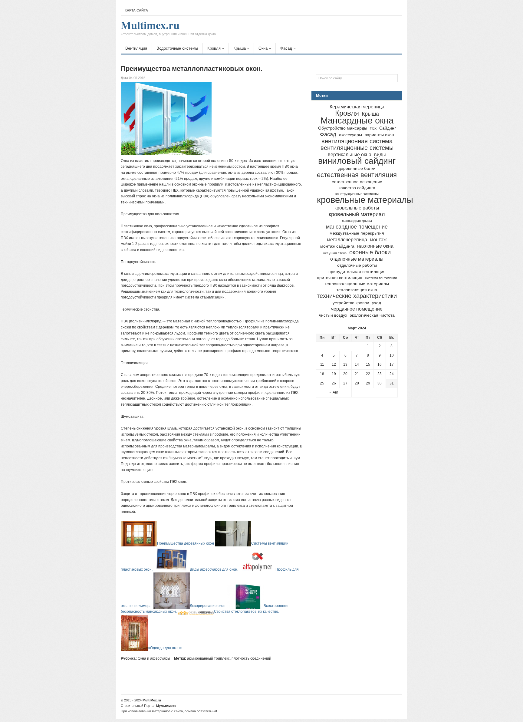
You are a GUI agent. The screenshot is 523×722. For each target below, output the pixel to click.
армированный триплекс (208, 658)
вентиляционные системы (357, 147)
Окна (264, 48)
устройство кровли (351, 303)
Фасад (287, 48)
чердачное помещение (357, 309)
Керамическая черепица (357, 106)
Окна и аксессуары (154, 658)
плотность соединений (251, 658)
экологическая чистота (372, 315)
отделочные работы (357, 265)
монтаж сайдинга (337, 246)
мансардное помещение (357, 226)
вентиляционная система (357, 141)
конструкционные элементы (357, 194)
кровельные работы (356, 207)
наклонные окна (375, 246)
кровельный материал (357, 214)
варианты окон (379, 135)
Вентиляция (136, 48)
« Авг (334, 392)
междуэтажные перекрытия (357, 233)
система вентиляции (381, 278)
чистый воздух (333, 315)
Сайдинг (387, 128)
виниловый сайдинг (357, 161)
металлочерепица (347, 239)
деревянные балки (357, 168)
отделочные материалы (356, 259)
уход (376, 303)
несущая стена (335, 253)
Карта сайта (136, 10)
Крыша (241, 48)
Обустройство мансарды (342, 128)
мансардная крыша (357, 221)
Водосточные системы (177, 48)
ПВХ (373, 128)
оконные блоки (370, 252)
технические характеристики (357, 295)
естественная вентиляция (357, 175)
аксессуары (350, 135)
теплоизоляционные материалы (357, 284)
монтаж (378, 239)
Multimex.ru (168, 28)
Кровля (215, 48)
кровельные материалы (365, 200)
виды (380, 154)
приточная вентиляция (339, 277)
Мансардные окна (357, 120)
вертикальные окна (349, 154)
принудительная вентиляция (357, 271)
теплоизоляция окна (357, 290)
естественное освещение (357, 182)
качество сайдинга (357, 188)
